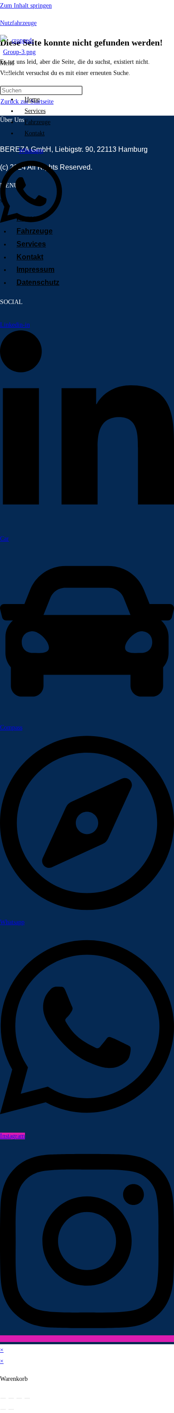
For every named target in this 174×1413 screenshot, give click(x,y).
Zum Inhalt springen (26, 5)
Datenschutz (38, 282)
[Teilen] (19, 1398)
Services (35, 111)
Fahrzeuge (37, 122)
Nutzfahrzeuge (18, 23)
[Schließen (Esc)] (27, 1398)
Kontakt (35, 133)
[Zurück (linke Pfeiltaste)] (3, 1409)
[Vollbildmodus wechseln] (11, 1398)
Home (32, 99)
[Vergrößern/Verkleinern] (3, 1398)
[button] (10, 73)
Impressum (35, 269)
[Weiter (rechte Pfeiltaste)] (11, 1409)
